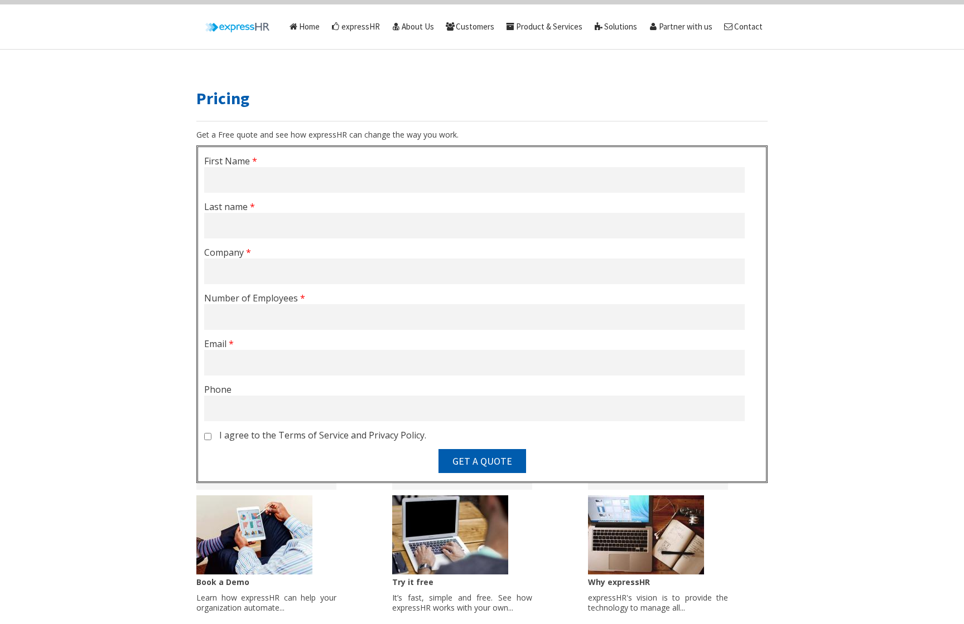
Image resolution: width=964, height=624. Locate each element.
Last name (229, 207)
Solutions (620, 26)
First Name (230, 161)
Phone (218, 389)
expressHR (360, 26)
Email (219, 344)
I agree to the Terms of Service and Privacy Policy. (322, 435)
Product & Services (549, 26)
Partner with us (685, 26)
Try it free (412, 582)
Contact (748, 26)
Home (309, 26)
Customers (475, 26)
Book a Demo (222, 582)
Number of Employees (254, 298)
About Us (418, 26)
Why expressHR (619, 582)
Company (227, 252)
